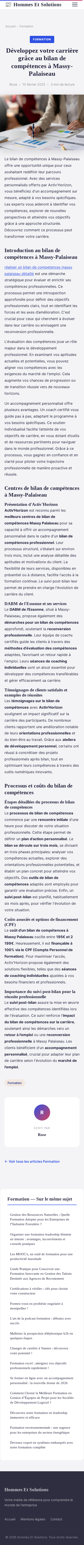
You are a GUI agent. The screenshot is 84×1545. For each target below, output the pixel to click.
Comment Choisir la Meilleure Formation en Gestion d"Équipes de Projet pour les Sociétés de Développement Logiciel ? (42, 1397)
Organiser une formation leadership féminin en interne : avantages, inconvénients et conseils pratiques (40, 1239)
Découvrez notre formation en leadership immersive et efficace (38, 1415)
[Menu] (74, 4)
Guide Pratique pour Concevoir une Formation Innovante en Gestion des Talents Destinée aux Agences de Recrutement (41, 1273)
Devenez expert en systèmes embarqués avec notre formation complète (41, 1445)
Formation (26, 26)
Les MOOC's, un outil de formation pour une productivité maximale (41, 1256)
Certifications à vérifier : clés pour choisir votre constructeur (39, 1291)
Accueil (10, 26)
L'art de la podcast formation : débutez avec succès (40, 1320)
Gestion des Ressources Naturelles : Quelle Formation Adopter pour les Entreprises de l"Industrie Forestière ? (40, 1219)
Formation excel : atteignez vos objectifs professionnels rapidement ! (38, 1365)
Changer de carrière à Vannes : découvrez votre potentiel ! (39, 1350)
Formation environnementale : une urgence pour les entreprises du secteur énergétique (40, 1430)
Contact (56, 1519)
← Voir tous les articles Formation (32, 1161)
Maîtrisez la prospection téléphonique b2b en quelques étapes (41, 1335)
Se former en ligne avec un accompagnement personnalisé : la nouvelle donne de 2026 (41, 1380)
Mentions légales (33, 1519)
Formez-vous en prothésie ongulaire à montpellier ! (36, 1306)
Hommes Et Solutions (33, 4)
